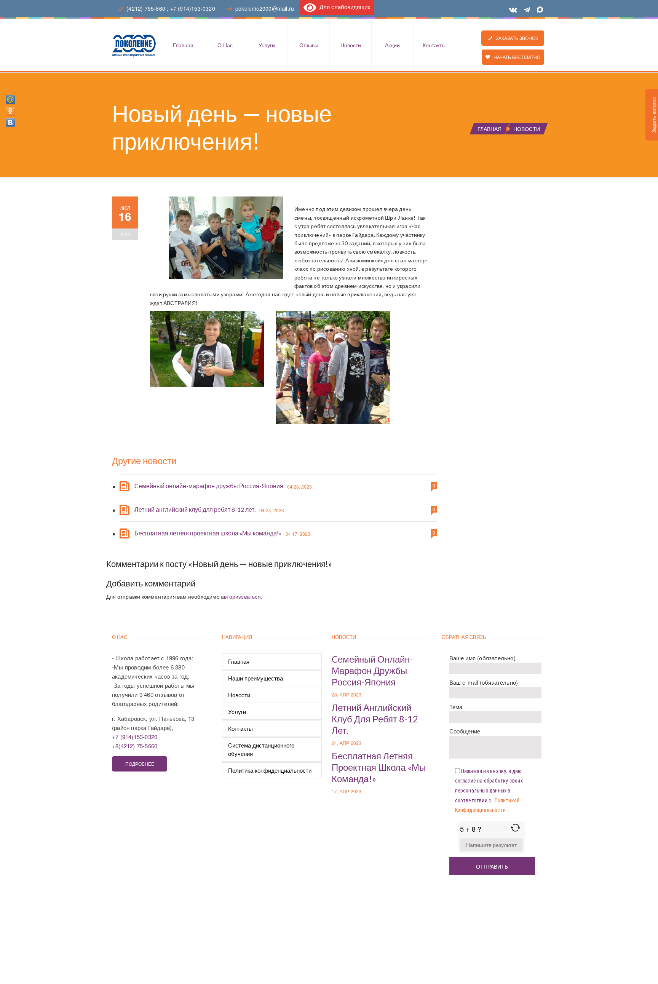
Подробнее (139, 763)
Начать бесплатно (515, 57)
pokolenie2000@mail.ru (264, 8)
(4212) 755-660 (145, 8)
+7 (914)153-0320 (192, 8)
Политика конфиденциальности (269, 770)
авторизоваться (241, 596)
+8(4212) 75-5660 (134, 746)
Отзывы (308, 45)
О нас (225, 45)
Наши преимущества (255, 678)
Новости (350, 45)
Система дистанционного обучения (261, 749)
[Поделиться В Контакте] (10, 122)
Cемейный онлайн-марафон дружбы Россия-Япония (208, 485)
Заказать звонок (515, 38)
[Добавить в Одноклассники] (10, 111)
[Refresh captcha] (515, 827)
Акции (392, 45)
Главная (183, 45)
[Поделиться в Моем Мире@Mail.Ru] (10, 99)
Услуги (267, 45)
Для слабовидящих (343, 7)
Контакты (434, 45)
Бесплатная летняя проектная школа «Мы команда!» (208, 533)
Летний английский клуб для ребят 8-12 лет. (195, 509)
